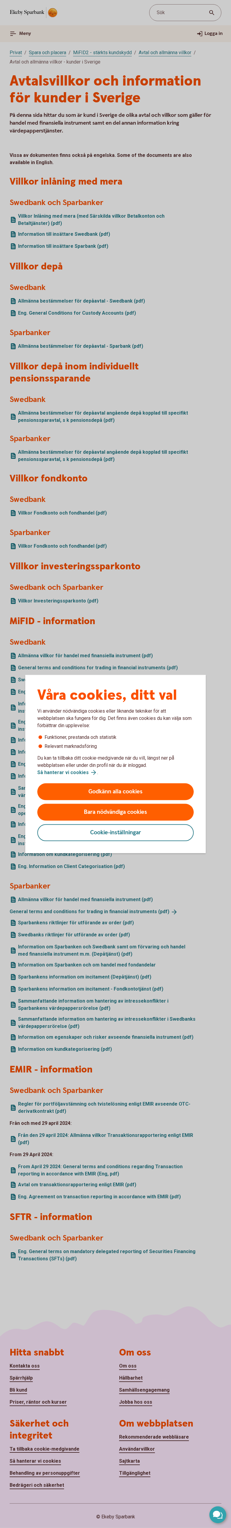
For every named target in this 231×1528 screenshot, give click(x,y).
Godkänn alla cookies (115, 791)
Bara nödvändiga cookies (115, 812)
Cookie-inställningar (115, 832)
